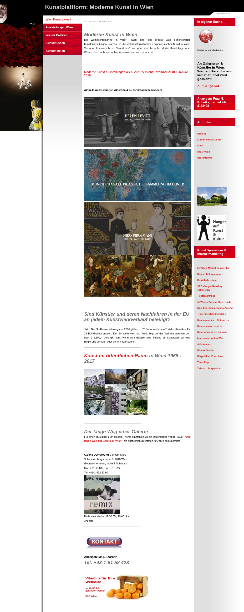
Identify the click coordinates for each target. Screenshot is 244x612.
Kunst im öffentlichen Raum (116, 355)
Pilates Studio (205, 350)
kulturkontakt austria (209, 139)
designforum (204, 157)
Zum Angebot (208, 86)
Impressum (222, 13)
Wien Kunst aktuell (58, 19)
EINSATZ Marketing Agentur (213, 268)
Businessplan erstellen (210, 326)
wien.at (201, 133)
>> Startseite (105, 21)
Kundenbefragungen (209, 274)
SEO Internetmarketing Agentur (215, 308)
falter (200, 145)
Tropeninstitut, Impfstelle (211, 314)
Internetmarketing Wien (210, 338)
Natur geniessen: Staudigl (212, 332)
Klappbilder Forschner (210, 356)
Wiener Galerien (56, 35)
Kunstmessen (55, 51)
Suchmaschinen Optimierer (213, 320)
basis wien (203, 151)
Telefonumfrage (206, 295)
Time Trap (203, 362)
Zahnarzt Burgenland (209, 368)
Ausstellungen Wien (59, 27)
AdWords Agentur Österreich (214, 302)
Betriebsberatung (207, 280)
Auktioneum (204, 344)
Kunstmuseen (55, 43)
